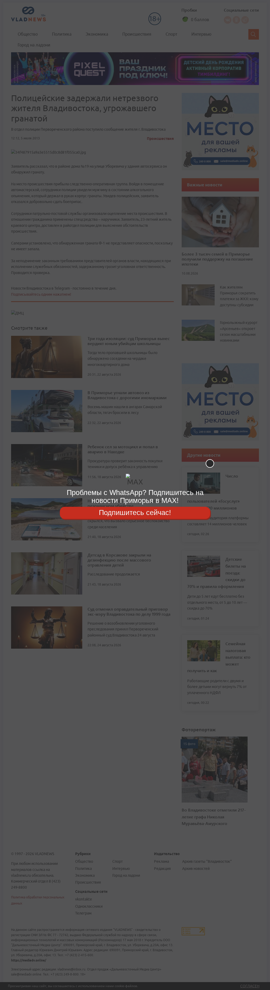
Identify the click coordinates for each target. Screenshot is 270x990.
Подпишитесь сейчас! (135, 513)
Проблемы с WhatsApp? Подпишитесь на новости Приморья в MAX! (135, 496)
